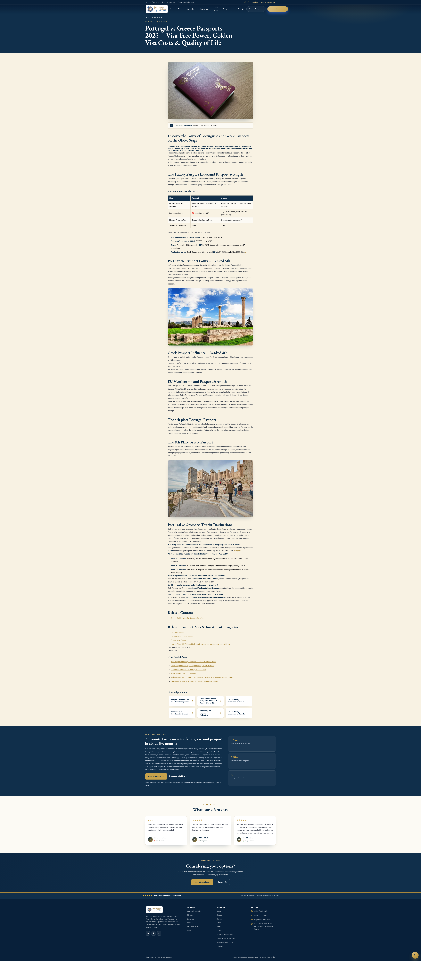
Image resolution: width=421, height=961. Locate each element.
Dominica (190, 919)
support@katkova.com (187, 2)
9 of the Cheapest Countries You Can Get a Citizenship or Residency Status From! (202, 677)
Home (172, 9)
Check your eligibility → (178, 776)
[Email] (159, 933)
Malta (189, 931)
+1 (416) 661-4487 (153, 2)
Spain (219, 931)
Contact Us (222, 882)
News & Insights (156, 17)
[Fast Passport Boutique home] (157, 9)
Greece (219, 915)
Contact (236, 9)
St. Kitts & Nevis (192, 927)
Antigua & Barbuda (194, 911)
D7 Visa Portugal (177, 632)
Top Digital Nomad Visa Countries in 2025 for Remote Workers (195, 681)
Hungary (220, 919)
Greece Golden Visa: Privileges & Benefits (187, 618)
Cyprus (219, 911)
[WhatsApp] (153, 933)
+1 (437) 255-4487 (169, 2)
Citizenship (190, 9)
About (180, 9)
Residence (204, 9)
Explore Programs (256, 9)
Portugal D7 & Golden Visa (226, 938)
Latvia (219, 923)
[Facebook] (148, 933)
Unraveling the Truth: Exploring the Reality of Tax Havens (192, 666)
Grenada (190, 923)
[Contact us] (415, 955)
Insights (226, 9)
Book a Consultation (277, 9)
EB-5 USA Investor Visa (225, 935)
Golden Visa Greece (178, 640)
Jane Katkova (188, 125)
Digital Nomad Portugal (225, 942)
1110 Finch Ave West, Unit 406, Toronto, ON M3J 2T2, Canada (263, 926)
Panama (220, 946)
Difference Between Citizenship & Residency (188, 669)
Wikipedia (237, 551)
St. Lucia (190, 915)
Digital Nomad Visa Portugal (182, 636)
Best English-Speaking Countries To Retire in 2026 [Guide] (193, 662)
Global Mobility (216, 9)
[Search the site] (243, 9)
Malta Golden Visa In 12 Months (183, 673)
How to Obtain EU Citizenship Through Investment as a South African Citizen (200, 644)
